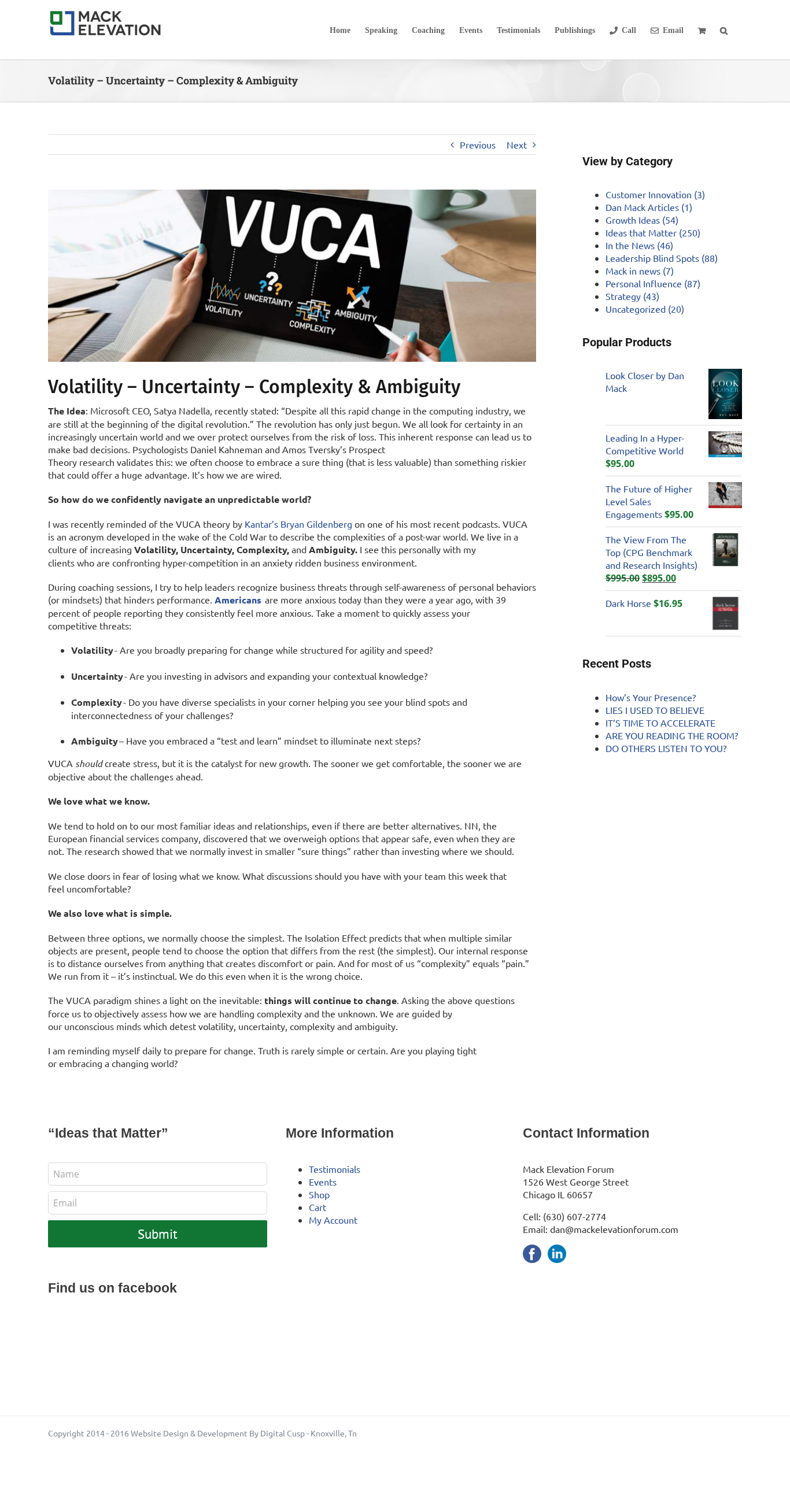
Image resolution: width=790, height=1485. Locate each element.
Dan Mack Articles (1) (649, 207)
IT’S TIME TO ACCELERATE (660, 722)
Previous (478, 144)
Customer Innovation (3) (655, 194)
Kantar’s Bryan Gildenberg (298, 523)
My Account (333, 1219)
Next (517, 144)
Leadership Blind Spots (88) (662, 258)
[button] (724, 30)
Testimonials (334, 1169)
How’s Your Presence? (651, 697)
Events (323, 1181)
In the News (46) (639, 245)
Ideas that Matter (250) (653, 232)
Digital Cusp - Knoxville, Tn (308, 1433)
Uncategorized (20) (645, 308)
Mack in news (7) (640, 270)
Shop (319, 1194)
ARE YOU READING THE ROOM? (672, 735)
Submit (158, 1233)
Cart (317, 1207)
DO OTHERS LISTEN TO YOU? (666, 748)
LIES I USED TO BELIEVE (655, 710)
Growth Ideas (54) (642, 219)
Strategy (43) (632, 296)
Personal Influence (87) (653, 283)
